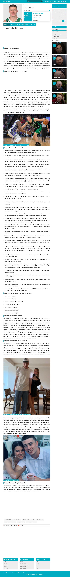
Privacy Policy (17, 572)
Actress (5, 566)
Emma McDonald (21, 522)
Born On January (56, 31)
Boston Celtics (40, 519)
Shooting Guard (8, 519)
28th (40, 13)
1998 (42, 13)
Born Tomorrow (53, 1)
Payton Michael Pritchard (10, 522)
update (19, 525)
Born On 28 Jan (55, 29)
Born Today (47, 1)
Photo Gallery (21, 24)
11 (35, 522)
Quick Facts (13, 24)
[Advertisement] (26, 39)
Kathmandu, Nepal (23, 566)
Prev (54, 6)
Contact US (22, 572)
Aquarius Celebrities (56, 36)
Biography (7, 24)
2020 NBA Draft (17, 519)
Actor (5, 561)
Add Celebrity (63, 1)
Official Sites (33, 24)
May (37, 568)
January (36, 13)
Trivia (27, 24)
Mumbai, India (23, 563)
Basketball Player (27, 10)
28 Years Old (37, 17)
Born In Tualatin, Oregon (57, 34)
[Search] (42, 1)
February (38, 563)
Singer (5, 563)
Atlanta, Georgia (23, 568)
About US (5, 572)
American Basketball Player (28, 519)
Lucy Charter (30, 522)
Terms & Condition (11, 572)
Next (64, 6)
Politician (6, 568)
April (37, 566)
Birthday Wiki (6, 1)
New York (22, 561)
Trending (58, 1)
